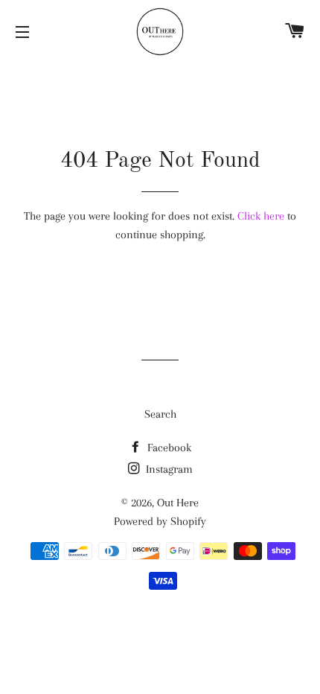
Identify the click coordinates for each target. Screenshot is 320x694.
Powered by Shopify (160, 521)
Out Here (178, 502)
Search (160, 414)
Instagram (168, 469)
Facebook (167, 447)
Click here (260, 216)
